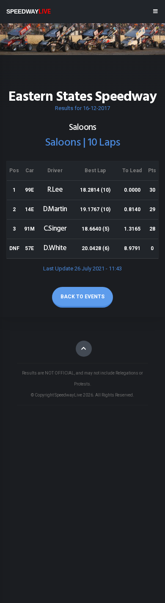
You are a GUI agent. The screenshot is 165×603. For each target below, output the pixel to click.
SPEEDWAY (28, 11)
